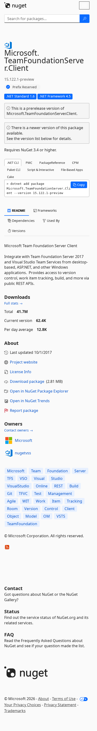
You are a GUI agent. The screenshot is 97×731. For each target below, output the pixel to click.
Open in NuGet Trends (30, 400)
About (43, 698)
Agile (11, 501)
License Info (20, 371)
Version (31, 508)
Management (60, 493)
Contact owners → (18, 430)
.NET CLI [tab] (13, 163)
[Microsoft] (8, 440)
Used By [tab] (53, 220)
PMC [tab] (29, 163)
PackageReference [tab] (52, 163)
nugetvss (23, 453)
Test (37, 493)
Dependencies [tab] (23, 220)
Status (11, 611)
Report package (24, 410)
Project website (23, 362)
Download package (27, 381)
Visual (39, 478)
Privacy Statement (60, 704)
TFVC (23, 493)
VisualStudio (18, 486)
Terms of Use (64, 698)
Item (56, 501)
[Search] (84, 18)
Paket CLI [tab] (13, 170)
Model (31, 516)
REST (58, 486)
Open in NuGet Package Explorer (39, 391)
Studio (57, 478)
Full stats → (13, 303)
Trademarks (15, 710)
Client (70, 508)
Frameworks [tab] (47, 210)
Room (12, 508)
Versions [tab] (18, 230)
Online (42, 486)
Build (73, 486)
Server (80, 470)
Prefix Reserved (24, 87)
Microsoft (23, 440)
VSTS (61, 516)
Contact (13, 588)
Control (51, 508)
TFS (10, 478)
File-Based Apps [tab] (72, 170)
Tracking (74, 501)
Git (9, 493)
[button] (79, 185)
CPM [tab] (75, 163)
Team (36, 470)
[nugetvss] (8, 453)
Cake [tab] (10, 177)
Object (13, 516)
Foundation (57, 470)
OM (46, 516)
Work (40, 501)
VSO (23, 478)
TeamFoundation (22, 523)
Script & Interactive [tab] (40, 170)
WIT (25, 501)
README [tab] (18, 210)
